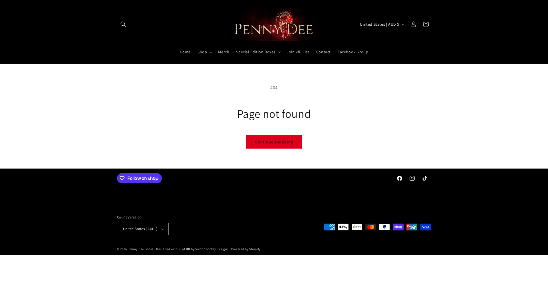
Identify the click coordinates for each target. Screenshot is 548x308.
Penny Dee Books (141, 249)
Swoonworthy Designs (212, 249)
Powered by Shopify (246, 249)
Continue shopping (274, 142)
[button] (123, 24)
